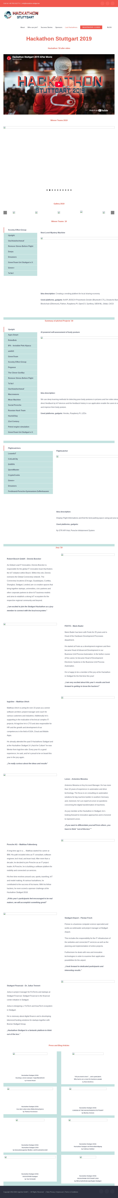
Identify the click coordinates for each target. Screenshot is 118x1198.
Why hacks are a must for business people (88, 1079)
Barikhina (90, 1082)
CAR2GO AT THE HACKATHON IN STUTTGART (87, 1110)
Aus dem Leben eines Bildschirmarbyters (30, 1109)
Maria (85, 1082)
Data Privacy (50, 1192)
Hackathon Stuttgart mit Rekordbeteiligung (88, 1146)
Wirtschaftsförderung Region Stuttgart (88, 1181)
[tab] (20, 230)
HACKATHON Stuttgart (30, 1176)
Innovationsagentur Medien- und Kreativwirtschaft (31, 1150)
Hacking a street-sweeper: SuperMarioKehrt (30, 1078)
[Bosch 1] (36, 212)
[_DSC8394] (14, 212)
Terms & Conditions (71, 1192)
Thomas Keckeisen (31, 1111)
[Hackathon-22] (59, 212)
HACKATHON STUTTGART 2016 (88, 1178)
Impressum (60, 1192)
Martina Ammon (89, 1113)
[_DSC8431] (104, 212)
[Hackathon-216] (81, 212)
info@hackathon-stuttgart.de (31, 3)
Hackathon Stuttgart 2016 (30, 1147)
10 (71, 190)
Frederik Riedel (31, 1080)
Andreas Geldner (88, 1149)
